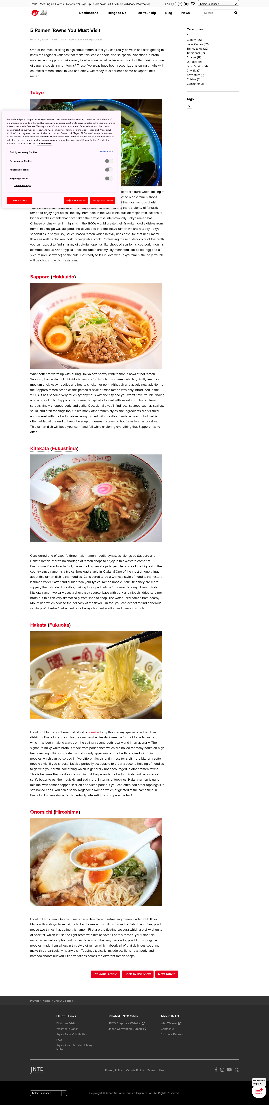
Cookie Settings (22, 185)
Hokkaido (63, 277)
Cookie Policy (44, 143)
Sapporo (40, 277)
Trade (33, 4)
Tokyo (37, 92)
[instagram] (222, 1070)
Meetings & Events (52, 4)
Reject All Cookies (75, 200)
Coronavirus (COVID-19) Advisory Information (122, 4)
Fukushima (64, 448)
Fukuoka (59, 625)
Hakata (38, 625)
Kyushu (94, 732)
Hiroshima (67, 812)
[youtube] (229, 1070)
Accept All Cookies (103, 200)
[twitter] (236, 1070)
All (189, 106)
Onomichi (41, 812)
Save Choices (20, 200)
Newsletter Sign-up (78, 4)
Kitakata (39, 448)
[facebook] (216, 1070)
